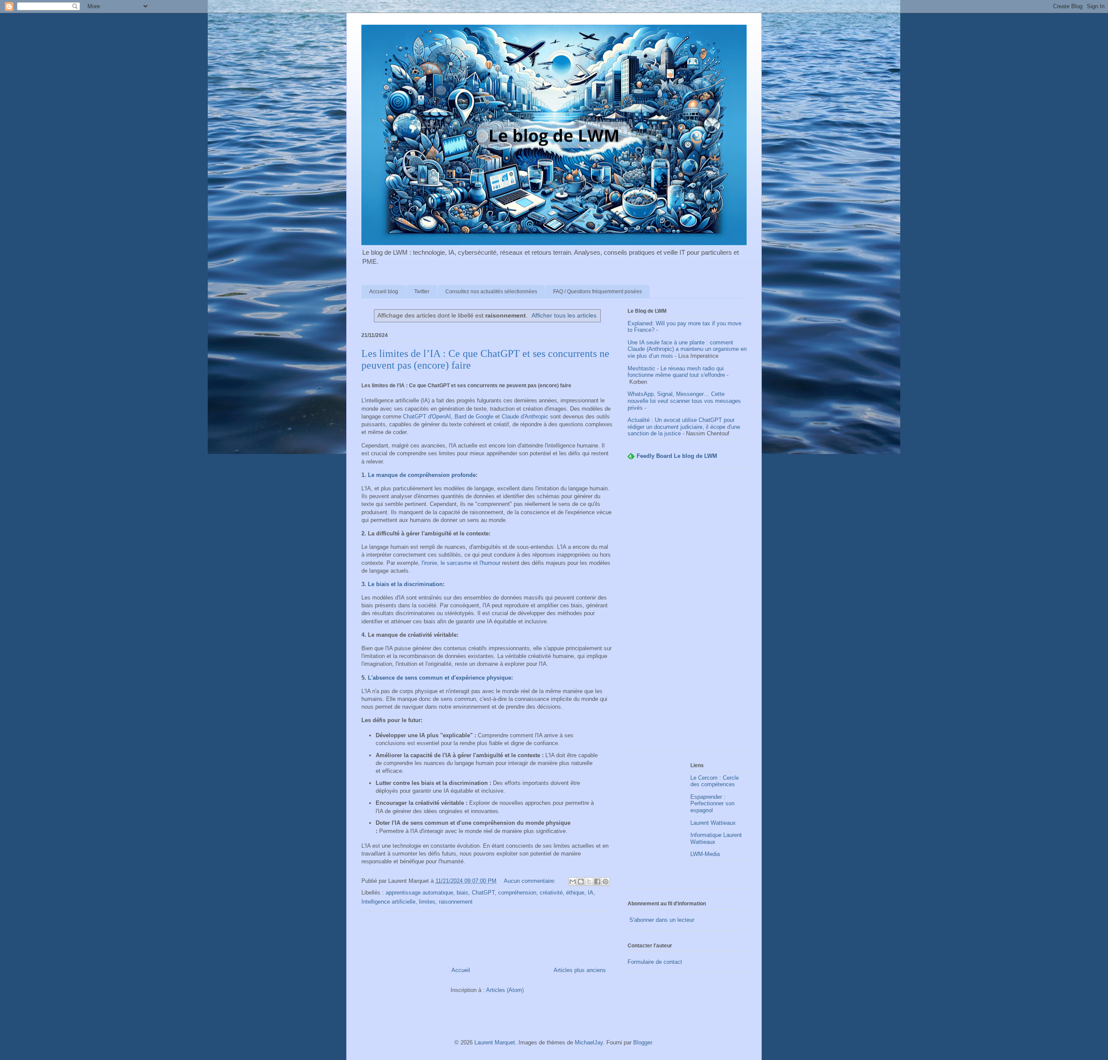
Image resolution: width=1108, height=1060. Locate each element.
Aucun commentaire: (530, 881)
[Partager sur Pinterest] (605, 881)
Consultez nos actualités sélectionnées (491, 292)
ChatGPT (483, 892)
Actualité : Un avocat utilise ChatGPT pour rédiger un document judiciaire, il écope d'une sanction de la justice (684, 427)
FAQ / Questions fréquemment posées (597, 292)
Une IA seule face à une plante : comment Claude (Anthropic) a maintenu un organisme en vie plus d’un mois (687, 349)
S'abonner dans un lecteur (661, 920)
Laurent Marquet (494, 1042)
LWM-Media (705, 854)
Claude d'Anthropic (525, 416)
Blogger (642, 1042)
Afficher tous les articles (563, 315)
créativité (551, 892)
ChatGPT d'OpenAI (427, 416)
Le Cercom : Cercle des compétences (714, 781)
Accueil (460, 970)
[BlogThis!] (581, 881)
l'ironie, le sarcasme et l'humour (461, 563)
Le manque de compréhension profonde (422, 475)
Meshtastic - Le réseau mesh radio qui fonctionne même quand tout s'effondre (676, 372)
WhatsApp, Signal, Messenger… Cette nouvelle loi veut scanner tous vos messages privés (684, 401)
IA (590, 892)
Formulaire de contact (655, 962)
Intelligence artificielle (388, 901)
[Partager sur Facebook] (597, 881)
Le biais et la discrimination (405, 584)
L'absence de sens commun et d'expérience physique (439, 677)
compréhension (517, 892)
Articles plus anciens (580, 970)
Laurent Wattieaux (713, 823)
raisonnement (456, 901)
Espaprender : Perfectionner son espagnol (712, 804)
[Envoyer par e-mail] (572, 881)
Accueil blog (383, 292)
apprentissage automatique (419, 892)
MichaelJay (589, 1042)
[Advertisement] (687, 614)
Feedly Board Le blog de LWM (677, 456)
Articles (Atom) (505, 990)
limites (427, 901)
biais (462, 892)
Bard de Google (473, 416)
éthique (575, 892)
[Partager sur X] (589, 881)
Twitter (421, 292)
